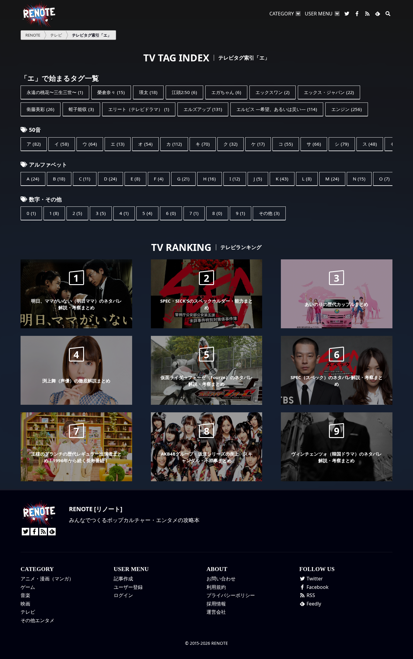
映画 (25, 603)
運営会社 (216, 612)
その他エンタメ (37, 620)
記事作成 (123, 578)
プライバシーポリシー (231, 595)
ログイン (123, 595)
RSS (310, 595)
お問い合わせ (221, 578)
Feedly (313, 603)
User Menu (319, 13)
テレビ (28, 612)
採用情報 (216, 603)
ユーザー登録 (128, 587)
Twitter (314, 578)
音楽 (25, 595)
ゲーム (28, 587)
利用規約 (216, 587)
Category (281, 13)
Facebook (317, 587)
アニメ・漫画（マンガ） (47, 578)
